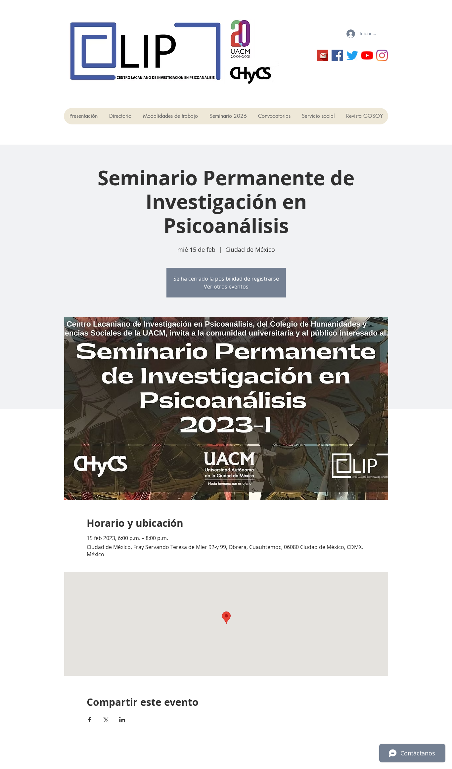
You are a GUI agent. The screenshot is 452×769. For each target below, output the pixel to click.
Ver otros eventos (226, 286)
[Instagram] (382, 55)
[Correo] (322, 55)
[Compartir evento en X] (106, 719)
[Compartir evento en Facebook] (90, 719)
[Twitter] (352, 55)
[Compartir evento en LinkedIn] (122, 719)
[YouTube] (367, 55)
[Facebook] (337, 55)
